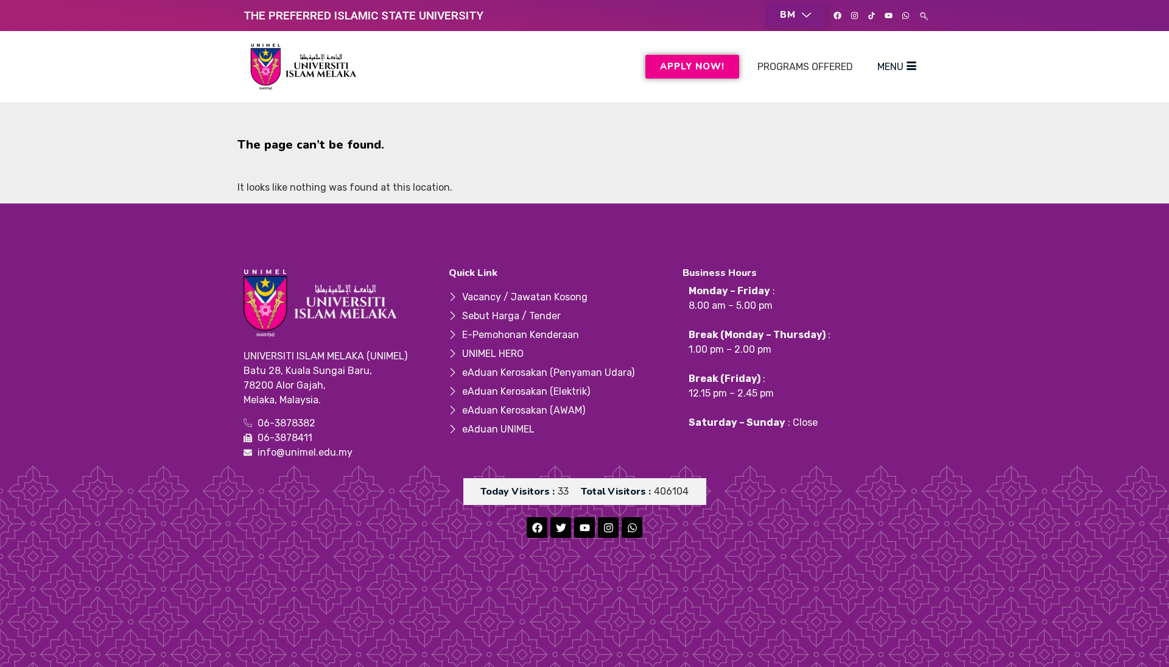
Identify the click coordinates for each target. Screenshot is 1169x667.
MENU (890, 66)
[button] (795, 15)
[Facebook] (837, 16)
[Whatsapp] (905, 16)
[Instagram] (854, 16)
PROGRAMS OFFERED (805, 66)
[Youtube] (888, 16)
